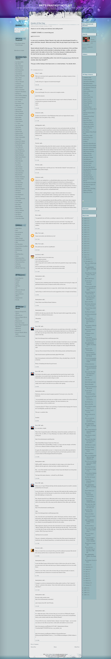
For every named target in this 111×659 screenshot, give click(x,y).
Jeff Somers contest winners (89, 334)
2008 (85, 588)
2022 (85, 227)
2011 (85, 252)
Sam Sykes (18, 196)
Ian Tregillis (18, 200)
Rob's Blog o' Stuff (88, 135)
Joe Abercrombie (19, 62)
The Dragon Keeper (89, 447)
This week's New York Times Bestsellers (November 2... (90, 297)
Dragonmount (19, 321)
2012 (85, 250)
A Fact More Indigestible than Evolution (89, 480)
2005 (85, 594)
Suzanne (37, 548)
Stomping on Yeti (88, 155)
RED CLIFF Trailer (89, 278)
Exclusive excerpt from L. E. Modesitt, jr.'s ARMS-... (90, 288)
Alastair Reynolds (20, 171)
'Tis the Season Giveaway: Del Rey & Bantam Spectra (91, 339)
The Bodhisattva (87, 159)
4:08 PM (37, 321)
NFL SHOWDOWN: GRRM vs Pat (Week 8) (90, 556)
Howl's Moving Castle (90, 382)
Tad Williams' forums (20, 336)
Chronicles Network (20, 290)
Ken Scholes (18, 180)
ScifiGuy (86, 141)
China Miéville (19, 147)
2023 (85, 225)
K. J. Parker (18, 163)
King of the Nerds (88, 120)
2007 (85, 590)
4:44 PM (37, 386)
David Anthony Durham (21, 95)
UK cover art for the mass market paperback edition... (90, 419)
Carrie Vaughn (19, 202)
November (88, 261)
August (87, 569)
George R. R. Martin (20, 141)
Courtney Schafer (20, 178)
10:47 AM (37, 239)
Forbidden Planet (88, 107)
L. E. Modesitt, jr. (20, 149)
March (87, 580)
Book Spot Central (20, 323)
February (88, 583)
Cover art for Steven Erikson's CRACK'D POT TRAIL (90, 354)
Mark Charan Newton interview (90, 330)
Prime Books (19, 248)
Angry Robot (19, 228)
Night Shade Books (20, 240)
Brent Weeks (18, 206)
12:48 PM (37, 556)
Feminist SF (86, 105)
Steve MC (37, 326)
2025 (85, 221)
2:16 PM (37, 294)
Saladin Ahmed (19, 68)
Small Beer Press (19, 254)
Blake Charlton (19, 87)
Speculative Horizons (89, 149)
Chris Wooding (19, 216)
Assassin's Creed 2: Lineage (89, 411)
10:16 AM (37, 210)
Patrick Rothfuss (19, 173)
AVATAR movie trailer (90, 445)
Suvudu (17, 300)
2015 (85, 243)
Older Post (76, 647)
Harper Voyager (19, 238)
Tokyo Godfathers (89, 453)
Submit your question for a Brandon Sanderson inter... (91, 367)
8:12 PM (37, 575)
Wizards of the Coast (20, 268)
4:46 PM (37, 420)
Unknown (37, 112)
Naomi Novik (19, 159)
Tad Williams (19, 212)
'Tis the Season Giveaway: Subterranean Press (90, 392)
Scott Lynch (18, 139)
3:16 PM (37, 305)
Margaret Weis (19, 208)
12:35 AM (37, 590)
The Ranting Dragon (88, 177)
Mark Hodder (19, 119)
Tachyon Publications (21, 260)
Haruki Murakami (20, 155)
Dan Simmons (19, 186)
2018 (85, 236)
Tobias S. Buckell (20, 81)
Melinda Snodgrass (20, 188)
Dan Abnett (18, 64)
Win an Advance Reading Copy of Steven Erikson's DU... (89, 320)
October (87, 565)
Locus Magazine (19, 278)
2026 (85, 218)
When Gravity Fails (88, 192)
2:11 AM (37, 120)
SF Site (17, 284)
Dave (36, 215)
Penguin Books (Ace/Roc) (22, 246)
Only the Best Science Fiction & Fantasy (89, 127)
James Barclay (19, 73)
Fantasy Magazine (88, 103)
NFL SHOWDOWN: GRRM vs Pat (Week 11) (90, 344)
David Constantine (20, 89)
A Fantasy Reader (88, 79)
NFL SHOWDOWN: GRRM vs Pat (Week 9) (90, 486)
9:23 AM (37, 172)
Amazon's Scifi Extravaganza (89, 349)
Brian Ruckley (19, 174)
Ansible (17, 282)
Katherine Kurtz (19, 133)
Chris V (37, 73)
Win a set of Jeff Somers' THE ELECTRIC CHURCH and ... (90, 457)
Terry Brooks (19, 79)
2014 (85, 245)
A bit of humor (88, 380)
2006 (85, 592)
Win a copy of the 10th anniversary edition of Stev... (90, 529)
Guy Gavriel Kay (19, 125)
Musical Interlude (89, 384)
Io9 (16, 288)
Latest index (86, 28)
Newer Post (33, 647)
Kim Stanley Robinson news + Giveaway (90, 304)
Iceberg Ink (86, 118)
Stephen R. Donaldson (21, 91)
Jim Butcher (18, 83)
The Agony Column (88, 157)
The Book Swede (87, 163)
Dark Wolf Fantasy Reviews (90, 85)
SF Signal (18, 280)
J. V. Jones (18, 123)
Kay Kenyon (18, 129)
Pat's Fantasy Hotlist (55, 5)
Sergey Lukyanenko (20, 137)
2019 (85, 234)
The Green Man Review (89, 167)
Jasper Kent (18, 127)
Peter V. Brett (19, 78)
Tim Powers (18, 165)
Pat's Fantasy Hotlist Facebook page (20, 44)
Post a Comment (34, 644)
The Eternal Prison (89, 525)
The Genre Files (87, 165)
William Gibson (19, 111)
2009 (85, 257)
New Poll (87, 377)
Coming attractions (89, 364)
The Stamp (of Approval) (89, 184)
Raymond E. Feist (20, 103)
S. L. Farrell (18, 101)
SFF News (18, 286)
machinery (38, 254)
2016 (85, 241)
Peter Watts (18, 204)
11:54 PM (37, 456)
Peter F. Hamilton (20, 113)
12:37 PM (37, 543)
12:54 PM (37, 640)
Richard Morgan (19, 153)
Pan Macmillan (19, 244)
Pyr (16, 252)
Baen (17, 230)
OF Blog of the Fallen (89, 124)
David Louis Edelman (21, 97)
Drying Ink (86, 93)
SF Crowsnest (19, 292)
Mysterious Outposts (88, 122)
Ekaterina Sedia (19, 182)
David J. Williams (20, 210)
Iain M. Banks (19, 71)
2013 (85, 248)
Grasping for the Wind (89, 116)
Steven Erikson (19, 99)
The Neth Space (87, 173)
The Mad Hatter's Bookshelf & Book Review (90, 170)
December (88, 259)
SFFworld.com (19, 315)
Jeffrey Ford (18, 105)
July (86, 571)
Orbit (17, 242)
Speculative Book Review (90, 143)
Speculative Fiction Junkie (90, 145)
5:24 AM (37, 138)
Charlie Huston (19, 121)
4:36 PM (37, 366)
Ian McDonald (19, 145)
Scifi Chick (86, 139)
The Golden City (89, 402)
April (87, 578)
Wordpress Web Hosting (51, 656)
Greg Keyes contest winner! (89, 450)
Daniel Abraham (19, 66)
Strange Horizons (20, 294)
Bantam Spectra (19, 232)
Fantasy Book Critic (88, 97)
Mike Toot (38, 233)
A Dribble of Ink (87, 77)
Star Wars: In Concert (90, 477)
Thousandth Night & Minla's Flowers (90, 293)
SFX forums (18, 328)
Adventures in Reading (89, 81)
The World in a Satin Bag (89, 188)
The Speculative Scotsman (90, 182)
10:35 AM (37, 228)
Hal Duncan (18, 93)
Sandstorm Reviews (88, 137)
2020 (85, 232)
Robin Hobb (18, 117)
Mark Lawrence (19, 135)
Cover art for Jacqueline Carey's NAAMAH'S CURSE (90, 359)
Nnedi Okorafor (19, 161)
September (88, 567)
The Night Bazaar (88, 175)
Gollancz (18, 236)
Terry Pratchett (19, 167)
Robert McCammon (20, 143)
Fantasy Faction (87, 99)
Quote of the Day (38, 23)
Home (55, 647)
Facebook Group (66, 58)
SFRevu (17, 296)
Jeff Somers (18, 190)
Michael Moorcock (20, 151)
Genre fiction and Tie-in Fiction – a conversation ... (90, 397)
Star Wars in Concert (90, 312)
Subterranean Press (20, 258)
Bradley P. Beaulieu (20, 76)
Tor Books (18, 264)
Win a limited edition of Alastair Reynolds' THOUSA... (90, 431)
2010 (85, 255)
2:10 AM (37, 108)
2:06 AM (37, 84)
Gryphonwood (19, 298)
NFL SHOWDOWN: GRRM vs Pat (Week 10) (90, 425)
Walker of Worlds (88, 190)
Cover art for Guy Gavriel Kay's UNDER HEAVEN (90, 500)
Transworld (18, 266)
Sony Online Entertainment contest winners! (89, 494)
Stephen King (19, 131)
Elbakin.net (18, 330)
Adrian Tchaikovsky (20, 198)
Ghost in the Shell (89, 514)
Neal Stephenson (19, 194)
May (87, 576)
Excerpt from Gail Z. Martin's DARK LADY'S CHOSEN (90, 539)
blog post (50, 48)
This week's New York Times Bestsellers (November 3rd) (90, 505)
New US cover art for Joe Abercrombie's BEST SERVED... (90, 462)
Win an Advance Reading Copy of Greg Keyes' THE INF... (89, 549)
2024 (85, 223)
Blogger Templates (51, 655)
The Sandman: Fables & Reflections (90, 326)
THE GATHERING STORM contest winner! (89, 521)
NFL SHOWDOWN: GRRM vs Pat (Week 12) (90, 268)
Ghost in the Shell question (89, 534)
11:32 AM (37, 271)
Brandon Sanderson (20, 176)
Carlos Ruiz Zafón (20, 218)
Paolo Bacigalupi (20, 70)
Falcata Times (87, 95)
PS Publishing (19, 250)
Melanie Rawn (19, 169)
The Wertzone (87, 186)
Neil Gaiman (18, 109)
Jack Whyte (18, 214)
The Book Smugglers (88, 161)
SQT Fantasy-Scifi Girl (89, 151)
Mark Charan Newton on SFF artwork (91, 387)
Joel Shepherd (19, 184)
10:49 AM (37, 250)
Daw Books (18, 234)
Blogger (66, 654)
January (87, 585)
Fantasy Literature (88, 101)
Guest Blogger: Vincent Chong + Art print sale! (90, 274)
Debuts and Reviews (88, 91)
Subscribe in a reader (19, 50)
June (87, 574)
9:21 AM (37, 160)
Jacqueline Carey (20, 85)
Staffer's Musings (87, 153)
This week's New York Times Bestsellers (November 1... (90, 373)
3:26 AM (37, 606)
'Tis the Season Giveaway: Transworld (88, 282)
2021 (85, 230)
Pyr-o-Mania (86, 130)
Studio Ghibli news (89, 490)
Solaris (17, 256)
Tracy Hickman (19, 115)
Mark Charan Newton (21, 157)
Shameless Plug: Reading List (89, 510)
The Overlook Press (20, 262)
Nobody (37, 165)
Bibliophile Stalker (88, 83)
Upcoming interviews (90, 467)
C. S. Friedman (19, 107)
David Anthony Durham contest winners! (90, 474)
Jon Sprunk (18, 192)
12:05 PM (37, 478)
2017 (85, 239)
